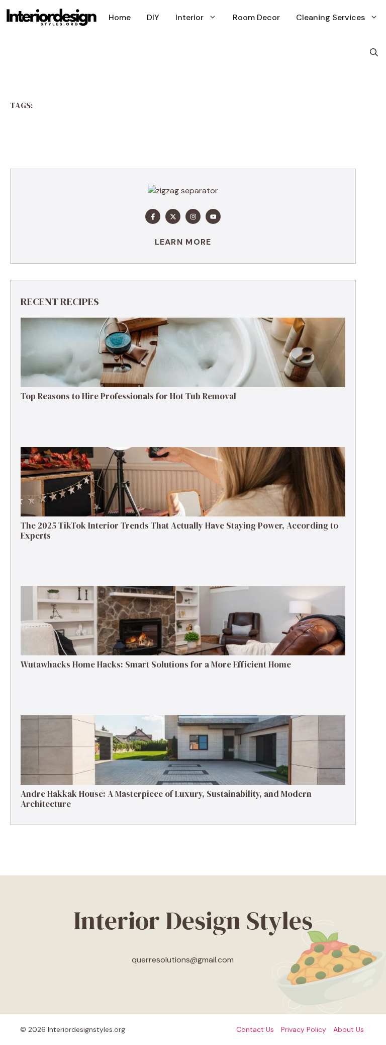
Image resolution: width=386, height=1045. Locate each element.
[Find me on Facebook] (152, 216)
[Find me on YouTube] (213, 216)
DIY (153, 17)
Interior (189, 17)
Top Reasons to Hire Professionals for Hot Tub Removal (128, 396)
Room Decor (256, 17)
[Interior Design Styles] (51, 17)
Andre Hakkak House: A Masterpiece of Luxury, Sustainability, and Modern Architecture (166, 799)
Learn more (183, 242)
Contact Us (255, 1029)
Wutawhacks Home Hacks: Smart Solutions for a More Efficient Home (156, 664)
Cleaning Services (330, 17)
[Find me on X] (172, 216)
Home (120, 17)
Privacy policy (303, 1029)
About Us (348, 1029)
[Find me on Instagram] (193, 216)
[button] (374, 52)
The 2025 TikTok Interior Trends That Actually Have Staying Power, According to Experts (179, 530)
